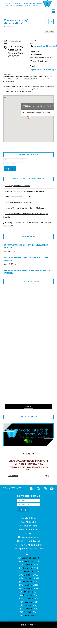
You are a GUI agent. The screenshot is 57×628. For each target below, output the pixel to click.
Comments (13, 476)
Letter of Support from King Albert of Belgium (24, 208)
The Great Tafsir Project (28, 541)
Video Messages (28, 417)
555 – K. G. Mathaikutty (21, 296)
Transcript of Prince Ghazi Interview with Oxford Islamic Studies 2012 (27, 224)
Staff (10, 317)
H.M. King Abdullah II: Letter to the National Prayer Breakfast (25, 215)
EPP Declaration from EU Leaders (18, 197)
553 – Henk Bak (17, 371)
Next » (28, 406)
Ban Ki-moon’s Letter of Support (18, 202)
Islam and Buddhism (28, 529)
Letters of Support (28, 281)
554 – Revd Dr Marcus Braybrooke (20, 336)
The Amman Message (28, 537)
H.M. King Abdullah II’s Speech (17, 185)
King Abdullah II (28, 522)
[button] (53, 11)
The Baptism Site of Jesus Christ (29, 548)
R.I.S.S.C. (28, 533)
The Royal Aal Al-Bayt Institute (28, 544)
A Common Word (28, 525)
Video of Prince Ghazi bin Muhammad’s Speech (24, 191)
